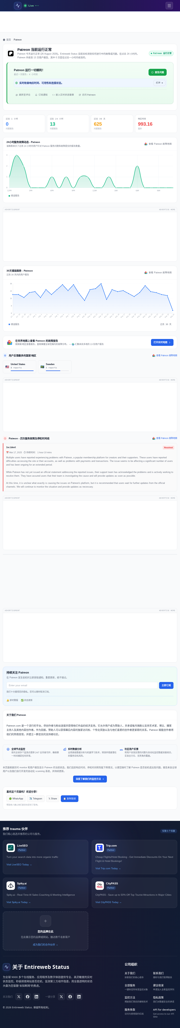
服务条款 (130, 1009)
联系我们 (158, 973)
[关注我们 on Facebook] (27, 996)
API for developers (164, 1009)
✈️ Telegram (35, 798)
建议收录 (158, 985)
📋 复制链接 (69, 798)
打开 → (159, 82)
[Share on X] (61, 996)
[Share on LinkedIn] (79, 996)
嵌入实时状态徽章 (65, 94)
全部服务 (130, 985)
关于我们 (130, 973)
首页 (8, 39)
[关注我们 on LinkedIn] (36, 996)
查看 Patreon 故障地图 (160, 144)
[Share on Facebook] (70, 996)
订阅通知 (43, 94)
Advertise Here (167, 209)
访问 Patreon (88, 94)
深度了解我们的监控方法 (88, 779)
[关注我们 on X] (18, 996)
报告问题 (159, 72)
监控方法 (130, 997)
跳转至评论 (24, 94)
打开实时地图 (160, 342)
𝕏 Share (53, 798)
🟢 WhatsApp (16, 798)
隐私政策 (158, 997)
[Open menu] (169, 5)
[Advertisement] (90, 21)
